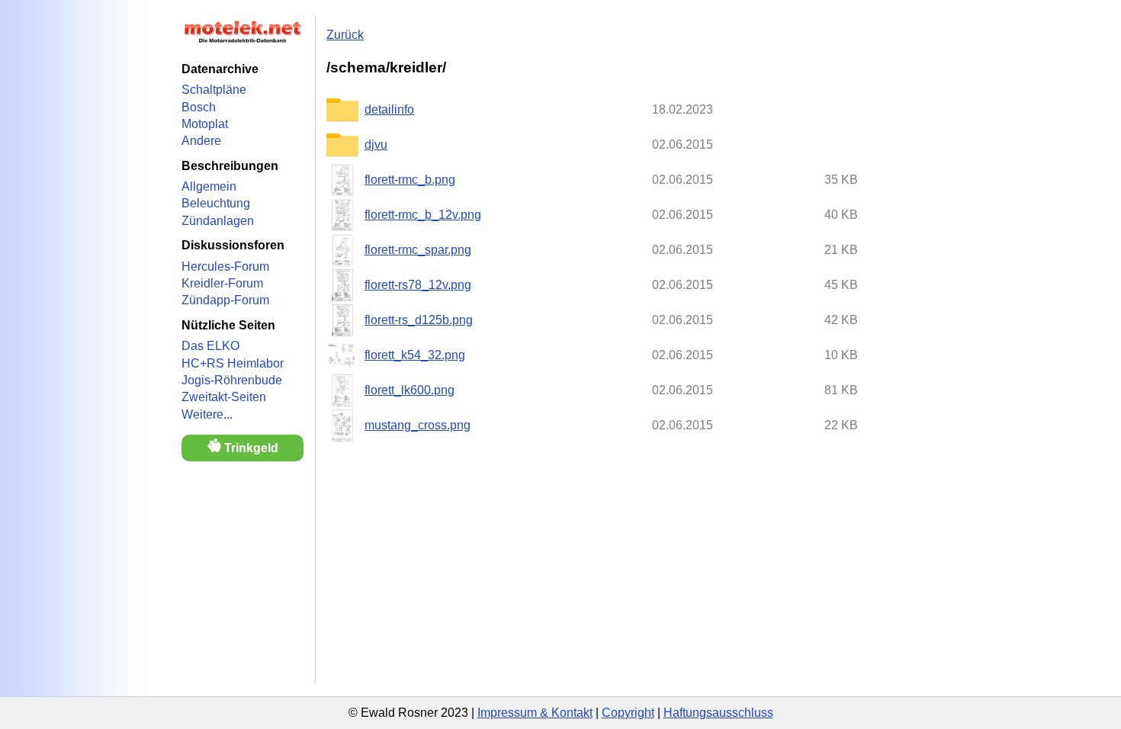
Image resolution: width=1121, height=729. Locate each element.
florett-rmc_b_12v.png (423, 214)
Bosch (198, 107)
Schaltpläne (213, 89)
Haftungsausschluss (718, 712)
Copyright (628, 712)
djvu (376, 144)
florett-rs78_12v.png (418, 284)
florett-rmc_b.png (410, 179)
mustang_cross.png (418, 425)
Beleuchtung (215, 203)
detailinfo (389, 109)
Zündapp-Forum (225, 300)
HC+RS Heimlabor (232, 363)
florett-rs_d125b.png (419, 319)
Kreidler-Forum (222, 283)
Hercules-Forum (225, 266)
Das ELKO (210, 345)
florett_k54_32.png (415, 354)
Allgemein (208, 186)
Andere (201, 140)
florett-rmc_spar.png (418, 249)
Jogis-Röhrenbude (231, 380)
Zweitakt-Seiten (223, 396)
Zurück (345, 34)
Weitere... (207, 414)
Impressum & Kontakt (535, 712)
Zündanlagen (217, 220)
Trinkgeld (249, 448)
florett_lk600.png (410, 390)
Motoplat (204, 123)
